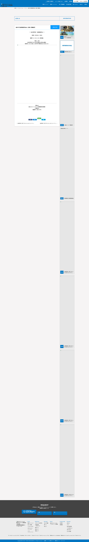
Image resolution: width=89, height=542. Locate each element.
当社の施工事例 (69, 526)
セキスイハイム (30, 529)
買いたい (45, 524)
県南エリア (37, 530)
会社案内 (66, 1)
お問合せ (85, 4)
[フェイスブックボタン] (30, 119)
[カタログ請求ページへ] (60, 513)
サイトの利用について (50, 540)
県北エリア (37, 527)
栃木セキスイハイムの (54, 524)
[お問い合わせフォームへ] (44, 513)
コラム (68, 524)
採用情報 (70, 1)
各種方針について (57, 540)
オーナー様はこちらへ (59, 1)
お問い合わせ (69, 529)
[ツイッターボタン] (35, 119)
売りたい (45, 526)
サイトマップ (63, 540)
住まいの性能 (30, 524)
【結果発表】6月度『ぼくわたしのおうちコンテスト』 (25, 123)
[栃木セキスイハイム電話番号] (29, 512)
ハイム (30, 531)
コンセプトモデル (30, 526)
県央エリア (37, 529)
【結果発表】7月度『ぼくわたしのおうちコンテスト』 (48, 123)
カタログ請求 (76, 1)
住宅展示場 (37, 525)
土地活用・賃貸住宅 (50, 1)
